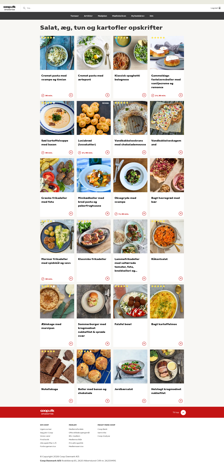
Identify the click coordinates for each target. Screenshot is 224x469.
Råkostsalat (159, 259)
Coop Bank (102, 429)
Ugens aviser (46, 429)
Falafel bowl (123, 324)
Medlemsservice (76, 446)
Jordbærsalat (124, 389)
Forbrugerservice (48, 446)
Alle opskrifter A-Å (48, 443)
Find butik (44, 439)
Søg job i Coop (46, 433)
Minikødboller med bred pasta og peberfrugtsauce (91, 202)
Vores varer (45, 436)
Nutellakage (49, 389)
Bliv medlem (74, 436)
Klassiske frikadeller (92, 259)
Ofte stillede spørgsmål (79, 433)
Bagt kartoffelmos (164, 324)
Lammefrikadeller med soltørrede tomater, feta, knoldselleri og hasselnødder (127, 267)
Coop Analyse (104, 436)
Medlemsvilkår (75, 439)
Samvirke (102, 433)
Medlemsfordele (76, 429)
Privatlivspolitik (76, 443)
